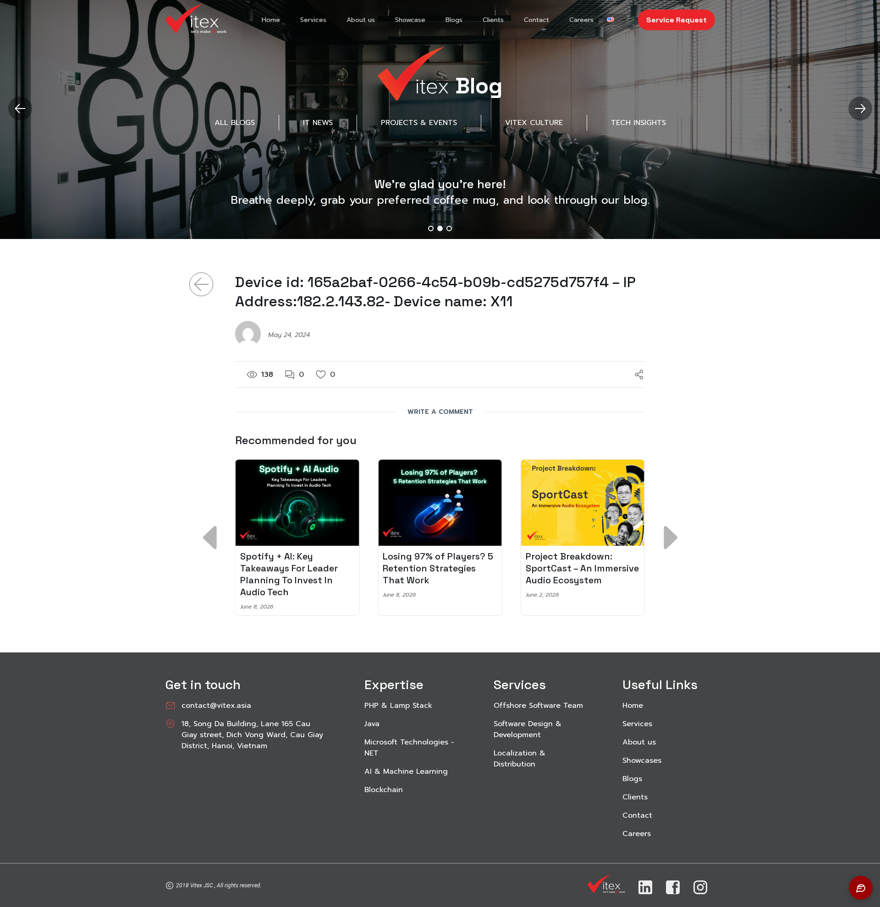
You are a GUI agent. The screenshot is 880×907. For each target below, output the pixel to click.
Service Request (676, 20)
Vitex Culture (534, 122)
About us (360, 20)
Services (313, 20)
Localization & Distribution (519, 759)
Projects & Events (419, 122)
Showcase (410, 20)
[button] (860, 108)
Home (271, 20)
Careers (581, 20)
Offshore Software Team (538, 705)
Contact (536, 20)
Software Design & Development (527, 729)
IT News (318, 122)
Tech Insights (638, 122)
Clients (493, 20)
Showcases (641, 760)
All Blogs (234, 122)
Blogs (454, 20)
